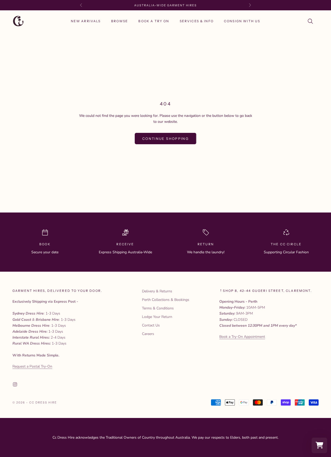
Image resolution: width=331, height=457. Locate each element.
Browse (119, 21)
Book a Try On (153, 21)
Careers (148, 333)
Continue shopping (165, 138)
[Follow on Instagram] (15, 384)
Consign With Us (242, 21)
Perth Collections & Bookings (165, 299)
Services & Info (197, 21)
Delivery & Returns (157, 291)
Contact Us (151, 325)
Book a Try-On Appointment (242, 336)
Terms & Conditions (158, 308)
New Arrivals (86, 21)
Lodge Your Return (157, 316)
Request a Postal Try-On (32, 366)
